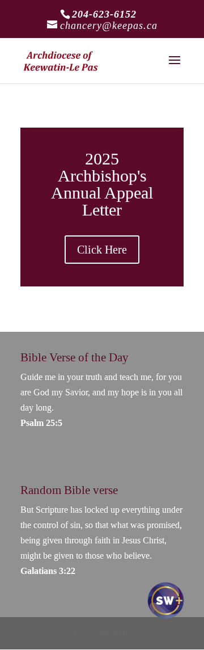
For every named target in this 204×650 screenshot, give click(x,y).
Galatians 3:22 (47, 571)
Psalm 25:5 (41, 423)
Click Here (102, 249)
